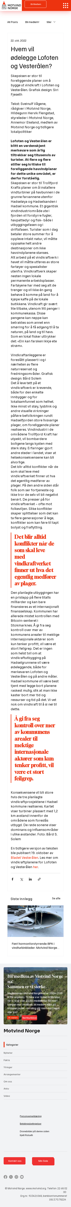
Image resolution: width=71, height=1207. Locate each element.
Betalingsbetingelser (30, 1123)
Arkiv (6, 1088)
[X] (11, 1177)
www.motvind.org (36, 1188)
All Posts (12, 22)
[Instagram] (16, 1177)
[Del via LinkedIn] (30, 879)
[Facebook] (5, 1177)
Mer (49, 22)
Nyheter (8, 1052)
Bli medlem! (32, 22)
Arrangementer (12, 1074)
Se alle (56, 898)
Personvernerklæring (31, 1116)
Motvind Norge (22, 1031)
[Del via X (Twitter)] (21, 879)
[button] (61, 1020)
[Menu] (65, 5)
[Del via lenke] (39, 879)
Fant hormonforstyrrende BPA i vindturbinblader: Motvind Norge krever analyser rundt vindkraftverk (34, 945)
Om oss (8, 1081)
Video (7, 1095)
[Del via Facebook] (12, 879)
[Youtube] (22, 1177)
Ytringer (8, 1067)
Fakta (7, 1060)
